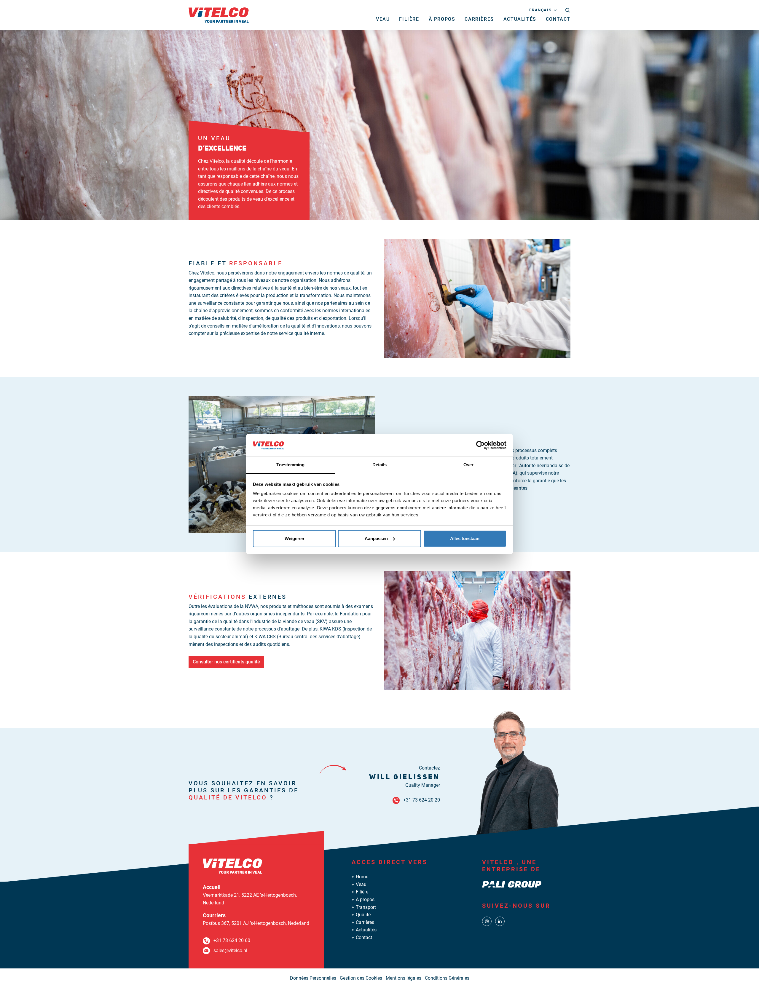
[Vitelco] (219, 14)
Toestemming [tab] (290, 464)
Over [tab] (468, 464)
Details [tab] (379, 464)
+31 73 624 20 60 (231, 940)
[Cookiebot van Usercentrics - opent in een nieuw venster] (480, 445)
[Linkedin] (500, 921)
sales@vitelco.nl (230, 950)
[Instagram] (487, 921)
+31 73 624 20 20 (421, 800)
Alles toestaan (464, 538)
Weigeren (294, 538)
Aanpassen (376, 538)
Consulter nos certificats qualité (226, 662)
